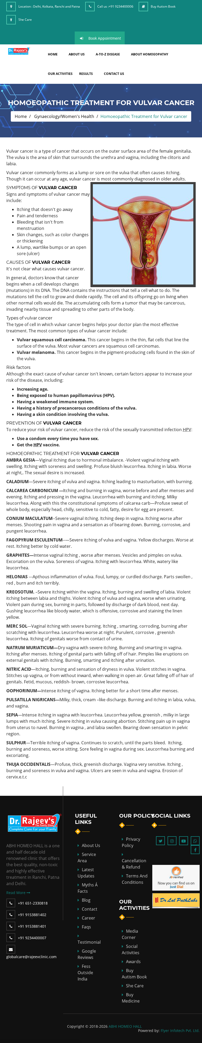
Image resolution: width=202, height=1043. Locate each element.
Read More (16, 892)
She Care (25, 19)
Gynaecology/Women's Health (64, 116)
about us (77, 54)
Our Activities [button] (60, 73)
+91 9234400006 (121, 6)
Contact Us (114, 73)
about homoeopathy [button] (149, 54)
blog (86, 900)
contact (89, 909)
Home (21, 116)
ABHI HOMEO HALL (125, 1026)
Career (88, 918)
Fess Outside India (85, 972)
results (86, 73)
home (53, 54)
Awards (133, 961)
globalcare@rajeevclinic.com (31, 956)
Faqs (86, 927)
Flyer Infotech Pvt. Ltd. (180, 1030)
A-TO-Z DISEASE (108, 54)
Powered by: (149, 1030)
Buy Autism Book (163, 6)
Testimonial (89, 942)
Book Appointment (104, 38)
